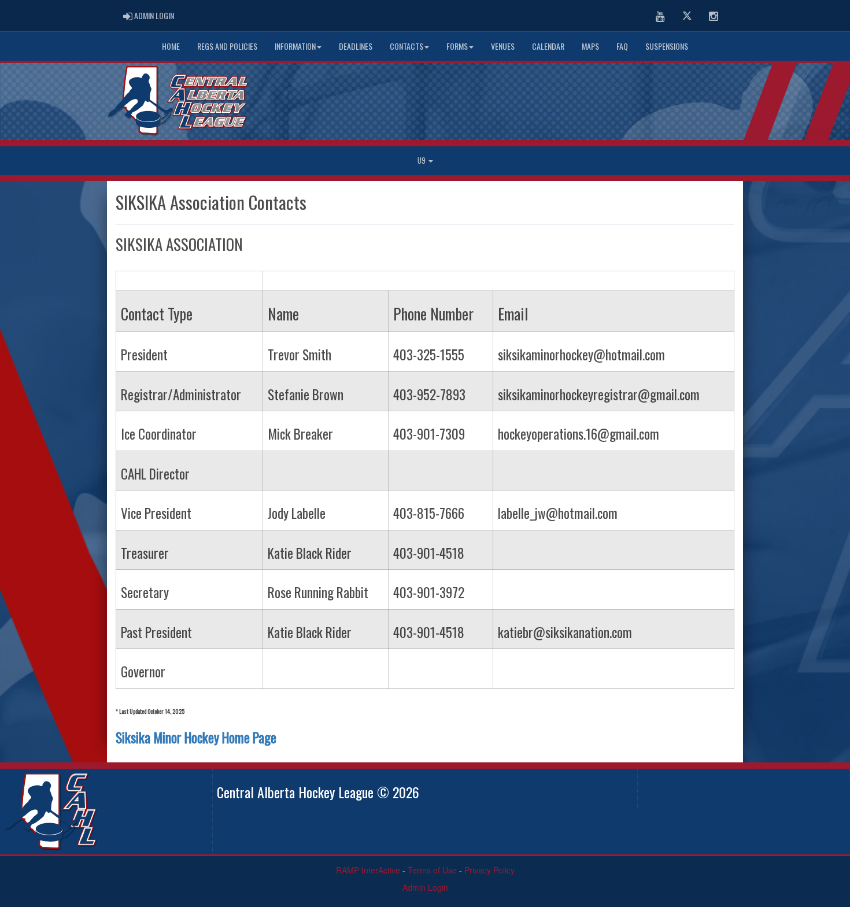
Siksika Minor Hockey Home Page (197, 737)
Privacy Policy (489, 870)
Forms (457, 46)
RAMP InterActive (368, 870)
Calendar (548, 46)
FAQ (622, 46)
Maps (590, 46)
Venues (503, 46)
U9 (422, 160)
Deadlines (355, 46)
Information (295, 46)
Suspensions (666, 46)
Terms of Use (432, 870)
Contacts (406, 46)
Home (171, 46)
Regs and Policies (227, 46)
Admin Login (425, 887)
